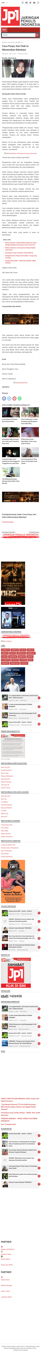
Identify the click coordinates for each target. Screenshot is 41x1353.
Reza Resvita (5, 779)
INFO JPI (12, 653)
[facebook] (4, 398)
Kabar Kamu (5, 1280)
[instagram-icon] (22, 2)
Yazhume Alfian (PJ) (8, 845)
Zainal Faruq (5, 788)
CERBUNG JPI (31, 653)
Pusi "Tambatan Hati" (8, 1124)
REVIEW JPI (22, 656)
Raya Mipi (4, 831)
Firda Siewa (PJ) (6, 825)
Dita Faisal (5, 773)
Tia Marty (4, 802)
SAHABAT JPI (5, 650)
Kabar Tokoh (5, 1291)
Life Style (24, 663)
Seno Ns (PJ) (5, 767)
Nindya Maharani (7, 776)
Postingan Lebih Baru (8, 532)
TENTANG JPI (12, 656)
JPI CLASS (15, 660)
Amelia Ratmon (6, 770)
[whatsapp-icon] (38, 2)
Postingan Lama (34, 532)
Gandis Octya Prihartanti (9, 848)
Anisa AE (4, 816)
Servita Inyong (6, 782)
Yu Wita (3, 811)
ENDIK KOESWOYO (7, 1249)
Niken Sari (4, 814)
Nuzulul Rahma (6, 808)
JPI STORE (23, 660)
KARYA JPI (30, 650)
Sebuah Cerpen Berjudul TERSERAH (20, 928)
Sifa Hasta (4, 828)
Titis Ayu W (5, 785)
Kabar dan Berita (7, 1265)
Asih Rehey (5, 854)
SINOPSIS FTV (21, 653)
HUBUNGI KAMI (15, 663)
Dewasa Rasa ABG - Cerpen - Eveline (20, 722)
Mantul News (5, 1259)
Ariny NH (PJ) (5, 796)
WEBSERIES (5, 663)
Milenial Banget (6, 1285)
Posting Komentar (22, 53)
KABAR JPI (5, 653)
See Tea (4, 799)
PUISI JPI (22, 650)
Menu (4, 30)
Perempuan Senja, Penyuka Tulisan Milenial (19, 253)
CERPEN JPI (15, 650)
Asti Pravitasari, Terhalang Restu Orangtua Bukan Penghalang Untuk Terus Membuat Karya (22, 1144)
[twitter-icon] (30, 2)
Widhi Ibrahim (6, 834)
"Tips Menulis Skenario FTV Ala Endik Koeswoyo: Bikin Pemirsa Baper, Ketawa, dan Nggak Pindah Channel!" (18, 1107)
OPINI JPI (30, 656)
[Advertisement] (20, 1074)
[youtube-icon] (34, 2)
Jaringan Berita (6, 1297)
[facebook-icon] (26, 2)
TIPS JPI (4, 656)
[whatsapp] (20, 398)
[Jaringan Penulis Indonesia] (20, 16)
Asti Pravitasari (6, 851)
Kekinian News (6, 1254)
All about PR (6, 660)
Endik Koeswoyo (7, 837)
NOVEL (30, 660)
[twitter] (9, 398)
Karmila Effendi (6, 805)
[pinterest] (14, 398)
